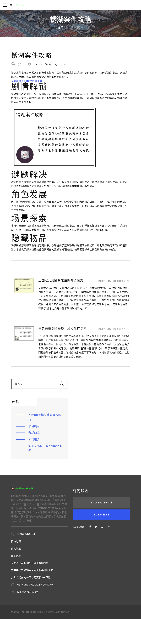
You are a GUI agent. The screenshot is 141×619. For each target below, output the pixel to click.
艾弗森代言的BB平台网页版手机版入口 (32, 570)
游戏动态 (34, 433)
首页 (60, 28)
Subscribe (101, 514)
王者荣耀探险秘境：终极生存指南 (62, 328)
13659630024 (26, 534)
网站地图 (16, 541)
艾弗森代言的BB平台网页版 (56, 611)
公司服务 (34, 439)
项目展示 (34, 426)
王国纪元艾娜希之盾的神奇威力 (60, 280)
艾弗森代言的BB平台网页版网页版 (30, 563)
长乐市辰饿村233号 (28, 592)
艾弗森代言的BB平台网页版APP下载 (31, 577)
